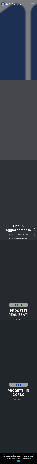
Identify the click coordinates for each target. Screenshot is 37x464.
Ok (18, 461)
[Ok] (35, 458)
